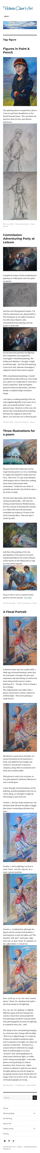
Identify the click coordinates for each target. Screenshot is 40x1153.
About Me (7, 1124)
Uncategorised (20, 1085)
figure (33, 224)
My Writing (7, 1118)
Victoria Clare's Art (18, 9)
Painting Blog (8, 1113)
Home (5, 1108)
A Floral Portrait (14, 612)
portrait (5, 226)
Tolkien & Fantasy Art (22, 224)
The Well (23, 472)
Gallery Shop (8, 1129)
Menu (6, 16)
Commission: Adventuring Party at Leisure (19, 238)
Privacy (6, 1134)
